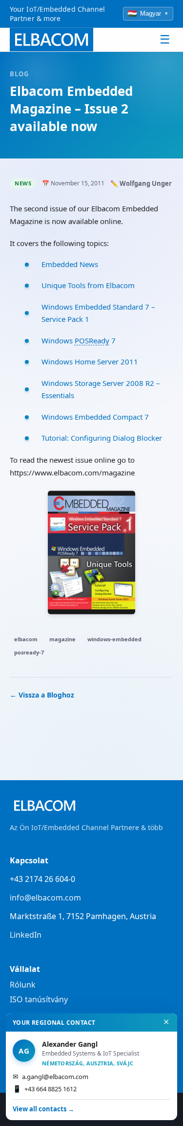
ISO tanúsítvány (39, 999)
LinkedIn (25, 934)
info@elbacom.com (45, 897)
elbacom (26, 639)
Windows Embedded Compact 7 (95, 417)
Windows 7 (78, 340)
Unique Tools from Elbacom (88, 285)
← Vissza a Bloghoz (42, 694)
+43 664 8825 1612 (45, 1088)
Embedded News (69, 264)
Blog (19, 73)
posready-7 (29, 652)
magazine (62, 639)
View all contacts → (43, 1108)
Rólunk (23, 984)
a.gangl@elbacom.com (50, 1076)
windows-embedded (114, 639)
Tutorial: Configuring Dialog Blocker (101, 438)
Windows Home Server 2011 (89, 361)
